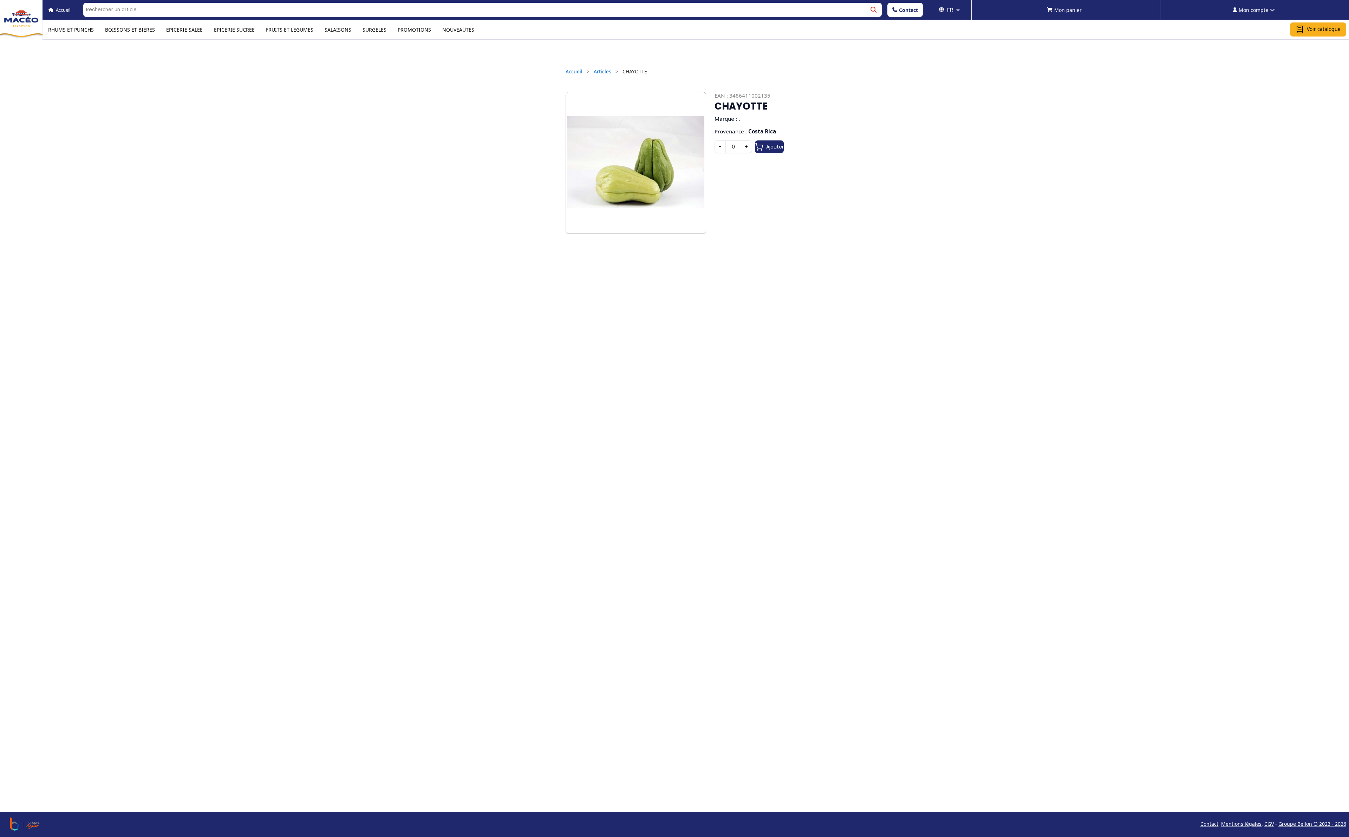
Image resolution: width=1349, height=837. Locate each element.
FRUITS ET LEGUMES (289, 29)
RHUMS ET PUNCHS (71, 29)
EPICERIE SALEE (184, 29)
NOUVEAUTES (458, 29)
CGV (1269, 823)
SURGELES (374, 29)
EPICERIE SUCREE (234, 29)
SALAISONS (338, 29)
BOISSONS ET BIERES (130, 29)
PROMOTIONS (414, 29)
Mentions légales (1241, 823)
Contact (908, 10)
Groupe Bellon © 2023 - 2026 (1312, 823)
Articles (602, 71)
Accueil (574, 71)
